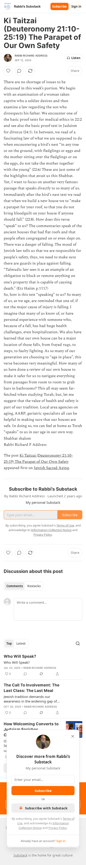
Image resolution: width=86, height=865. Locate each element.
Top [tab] (9, 643)
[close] (72, 736)
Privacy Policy (57, 828)
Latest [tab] (21, 643)
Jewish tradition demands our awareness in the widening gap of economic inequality (30, 698)
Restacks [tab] (34, 586)
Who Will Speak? (20, 656)
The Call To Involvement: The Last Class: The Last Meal (31, 688)
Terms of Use (65, 525)
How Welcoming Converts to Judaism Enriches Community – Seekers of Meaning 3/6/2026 (31, 730)
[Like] (8, 70)
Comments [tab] (14, 586)
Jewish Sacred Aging (51, 468)
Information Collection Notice (51, 530)
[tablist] (23, 586)
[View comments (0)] (19, 70)
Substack (20, 855)
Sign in (76, 6)
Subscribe (59, 6)
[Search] (77, 643)
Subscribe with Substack (46, 808)
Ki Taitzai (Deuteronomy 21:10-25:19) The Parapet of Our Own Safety (38, 458)
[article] (43, 665)
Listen (75, 58)
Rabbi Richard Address (31, 55)
